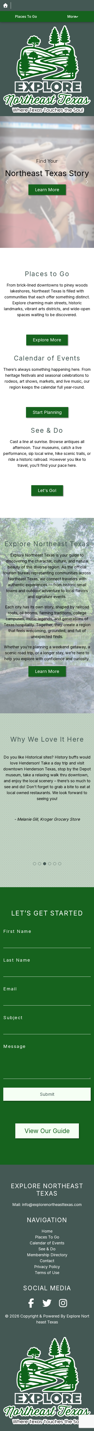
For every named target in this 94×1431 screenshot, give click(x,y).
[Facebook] (31, 1303)
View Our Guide (47, 1131)
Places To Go (26, 16)
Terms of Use (47, 1272)
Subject (13, 1017)
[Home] (5, 5)
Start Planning (47, 412)
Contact (47, 1260)
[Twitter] (47, 1303)
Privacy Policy (47, 1266)
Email (10, 988)
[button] (7, 182)
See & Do (47, 1249)
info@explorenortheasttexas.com (52, 1204)
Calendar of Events (47, 1243)
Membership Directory (47, 1255)
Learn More (47, 189)
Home (47, 1231)
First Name (17, 931)
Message (14, 1046)
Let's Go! (47, 490)
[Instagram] (63, 1303)
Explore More (47, 339)
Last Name (17, 960)
